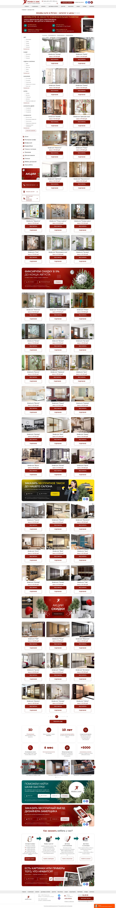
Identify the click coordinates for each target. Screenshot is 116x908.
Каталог (43, 6)
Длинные (28, 99)
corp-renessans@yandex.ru (86, 901)
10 (67, 716)
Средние (28, 58)
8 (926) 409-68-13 (79, 4)
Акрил (27, 71)
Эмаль (27, 69)
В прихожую (28, 82)
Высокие (28, 95)
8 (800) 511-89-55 (79, 2)
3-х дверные (28, 110)
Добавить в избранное (69, 901)
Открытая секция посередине (29, 126)
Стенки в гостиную (30, 149)
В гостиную (28, 78)
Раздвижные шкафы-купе (31, 123)
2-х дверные (28, 108)
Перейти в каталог (86, 858)
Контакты (92, 6)
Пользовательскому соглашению (43, 286)
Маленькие (28, 54)
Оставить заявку (30, 858)
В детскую (28, 86)
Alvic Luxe (28, 67)
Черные (27, 45)
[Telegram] (86, 2)
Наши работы (29, 164)
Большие (28, 56)
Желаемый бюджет (46, 281)
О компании (35, 6)
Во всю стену (29, 117)
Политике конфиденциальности (31, 286)
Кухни (26, 136)
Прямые (27, 93)
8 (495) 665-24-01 (79, 0)
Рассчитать (54, 59)
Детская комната (30, 155)
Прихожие (28, 152)
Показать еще (58, 721)
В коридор (28, 80)
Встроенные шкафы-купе (31, 119)
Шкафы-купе (31, 9)
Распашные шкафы (30, 139)
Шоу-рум (63, 6)
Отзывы (84, 6)
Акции (78, 6)
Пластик (27, 65)
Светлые (28, 47)
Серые (27, 41)
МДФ (27, 63)
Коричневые (28, 39)
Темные (27, 43)
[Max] (89, 2)
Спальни (27, 158)
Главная (27, 6)
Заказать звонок (67, 2)
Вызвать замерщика (49, 858)
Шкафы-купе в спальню (30, 84)
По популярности (52, 35)
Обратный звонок (86, 898)
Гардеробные (29, 146)
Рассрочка (70, 6)
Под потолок (28, 121)
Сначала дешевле (60, 35)
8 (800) (83, 895)
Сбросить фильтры (30, 130)
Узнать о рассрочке (67, 858)
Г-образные (28, 97)
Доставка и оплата (53, 6)
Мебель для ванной (30, 161)
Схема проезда (68, 898)
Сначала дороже (69, 35)
